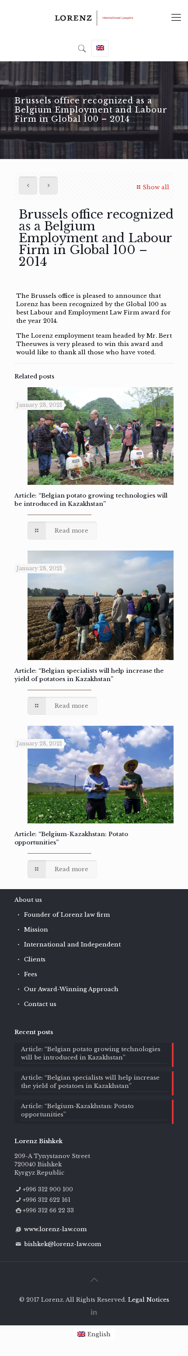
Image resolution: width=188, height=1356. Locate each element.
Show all (156, 187)
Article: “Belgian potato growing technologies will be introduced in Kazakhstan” (90, 1053)
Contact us (40, 1004)
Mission (36, 929)
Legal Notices (148, 1299)
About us (28, 900)
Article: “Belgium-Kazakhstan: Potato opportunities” (77, 1110)
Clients (34, 959)
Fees (30, 974)
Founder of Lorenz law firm (67, 914)
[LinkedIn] (94, 1312)
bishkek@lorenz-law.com (62, 1244)
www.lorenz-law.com (55, 1229)
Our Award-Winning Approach (71, 989)
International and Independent (72, 944)
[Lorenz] (94, 17)
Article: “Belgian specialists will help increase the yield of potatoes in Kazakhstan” (90, 1082)
